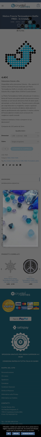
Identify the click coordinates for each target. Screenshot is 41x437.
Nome (7, 215)
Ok (9, 433)
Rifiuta (16, 433)
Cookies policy (28, 433)
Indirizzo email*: (10, 223)
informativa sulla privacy (12, 237)
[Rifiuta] (38, 431)
